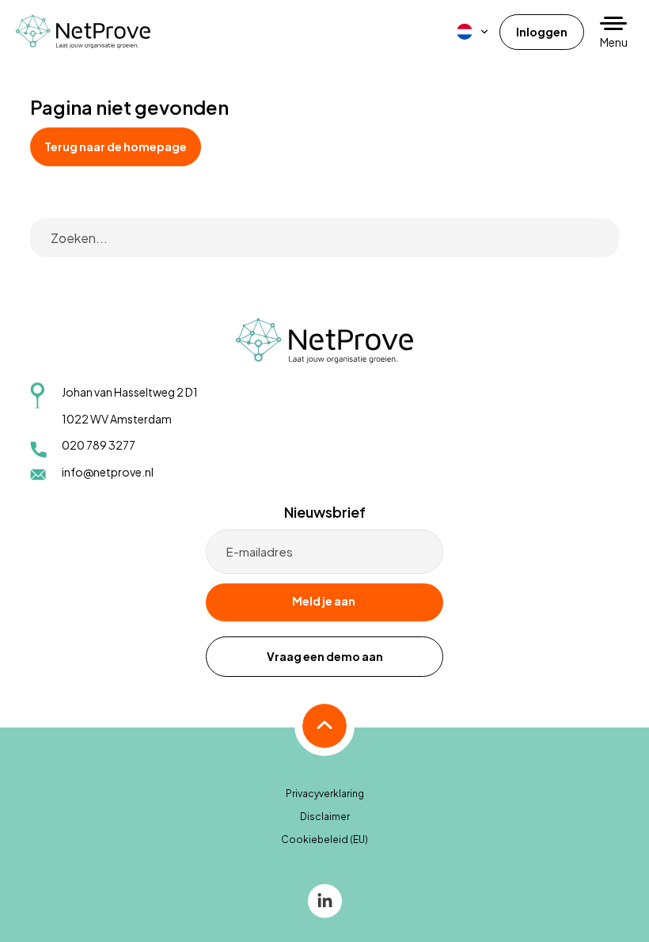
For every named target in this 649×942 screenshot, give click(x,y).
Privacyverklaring (325, 794)
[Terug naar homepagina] (83, 31)
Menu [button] (614, 42)
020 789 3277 (98, 445)
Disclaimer (325, 816)
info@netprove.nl (108, 472)
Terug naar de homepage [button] (115, 146)
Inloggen (541, 32)
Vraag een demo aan (325, 656)
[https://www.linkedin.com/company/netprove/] (325, 900)
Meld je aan (323, 601)
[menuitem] (473, 32)
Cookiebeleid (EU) (324, 839)
